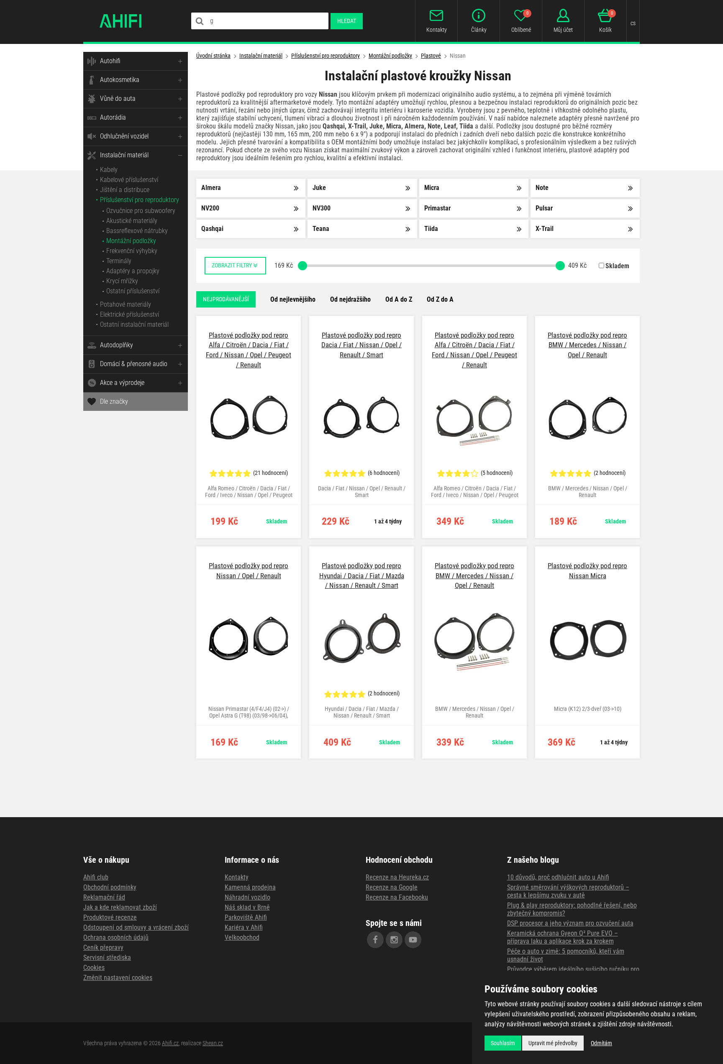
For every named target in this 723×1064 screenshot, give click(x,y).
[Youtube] (413, 939)
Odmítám (601, 1043)
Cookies (94, 968)
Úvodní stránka (213, 55)
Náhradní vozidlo (247, 897)
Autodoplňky (116, 345)
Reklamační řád (104, 897)
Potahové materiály (125, 304)
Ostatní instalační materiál (134, 324)
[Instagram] (394, 939)
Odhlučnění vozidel (124, 136)
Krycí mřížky (122, 281)
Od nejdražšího (350, 299)
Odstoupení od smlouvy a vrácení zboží (136, 927)
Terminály (118, 261)
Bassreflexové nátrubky (137, 231)
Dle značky (114, 401)
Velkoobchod (242, 937)
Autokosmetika (119, 80)
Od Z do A (440, 299)
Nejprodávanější (226, 299)
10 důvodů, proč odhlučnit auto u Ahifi (558, 877)
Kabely (109, 170)
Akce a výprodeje (122, 383)
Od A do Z (398, 299)
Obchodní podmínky (109, 887)
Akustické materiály (131, 221)
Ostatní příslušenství (132, 291)
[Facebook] (375, 939)
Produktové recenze (110, 917)
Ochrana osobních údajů (116, 937)
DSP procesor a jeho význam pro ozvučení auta (570, 923)
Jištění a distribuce (124, 190)
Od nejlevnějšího (292, 299)
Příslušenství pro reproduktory (139, 200)
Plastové (431, 55)
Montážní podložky (131, 241)
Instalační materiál (124, 155)
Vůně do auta (118, 99)
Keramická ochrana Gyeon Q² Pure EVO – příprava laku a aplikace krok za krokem (562, 937)
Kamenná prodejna (250, 887)
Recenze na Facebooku (397, 897)
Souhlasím (503, 1043)
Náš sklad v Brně (247, 907)
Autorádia (113, 117)
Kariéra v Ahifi (244, 927)
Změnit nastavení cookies (117, 978)
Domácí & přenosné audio (133, 364)
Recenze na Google (392, 887)
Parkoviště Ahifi (246, 917)
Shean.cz (213, 1043)
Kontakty (237, 877)
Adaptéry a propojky (132, 271)
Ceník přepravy (103, 947)
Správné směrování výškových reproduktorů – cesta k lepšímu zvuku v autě (568, 891)
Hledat (346, 21)
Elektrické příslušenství (129, 314)
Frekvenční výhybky (131, 251)
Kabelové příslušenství (129, 180)
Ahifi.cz (170, 1043)
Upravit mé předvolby (552, 1043)
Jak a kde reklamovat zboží (120, 907)
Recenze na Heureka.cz (397, 877)
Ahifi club (95, 877)
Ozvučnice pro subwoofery (140, 211)
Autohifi (110, 61)
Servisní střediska (107, 957)
